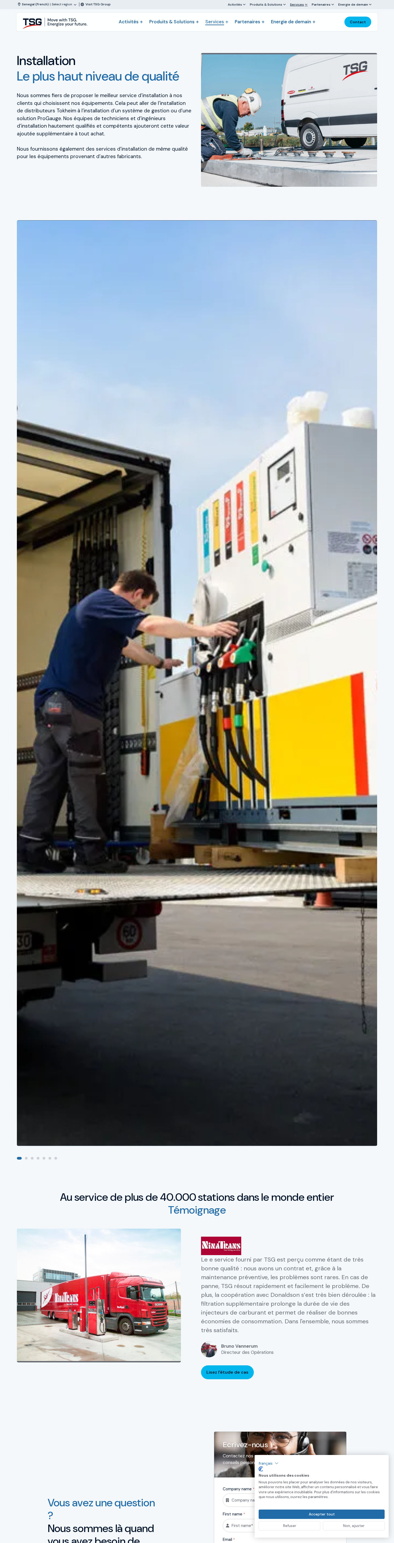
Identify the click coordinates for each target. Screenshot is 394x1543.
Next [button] (373, 1158)
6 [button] (50, 1158)
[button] (268, 1463)
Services (297, 4)
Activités (235, 4)
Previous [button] (364, 1158)
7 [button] (55, 1158)
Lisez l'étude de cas (227, 1372)
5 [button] (44, 1158)
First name (234, 1514)
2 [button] (26, 1158)
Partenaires (321, 4)
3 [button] (32, 1158)
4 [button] (38, 1158)
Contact (358, 22)
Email (229, 1539)
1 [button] (19, 1158)
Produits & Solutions (266, 4)
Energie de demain (353, 4)
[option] (197, 683)
